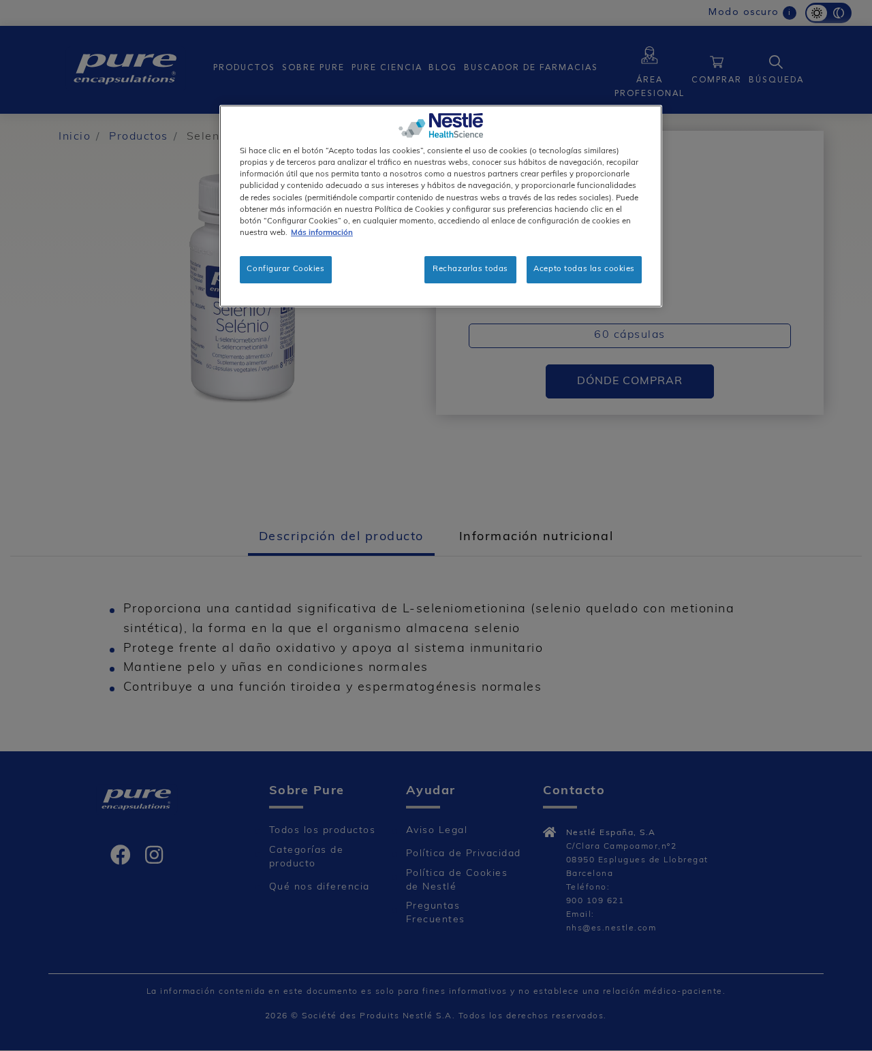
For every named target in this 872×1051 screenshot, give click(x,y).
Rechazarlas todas (470, 269)
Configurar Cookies (285, 269)
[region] (440, 206)
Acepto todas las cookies (584, 269)
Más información (322, 233)
